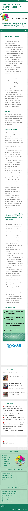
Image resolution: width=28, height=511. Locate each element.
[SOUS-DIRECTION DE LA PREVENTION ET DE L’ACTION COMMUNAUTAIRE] (5, 386)
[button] (1, 30)
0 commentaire (14, 372)
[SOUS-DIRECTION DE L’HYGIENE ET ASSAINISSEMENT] (5, 377)
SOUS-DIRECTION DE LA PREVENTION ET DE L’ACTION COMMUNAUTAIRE (16, 385)
